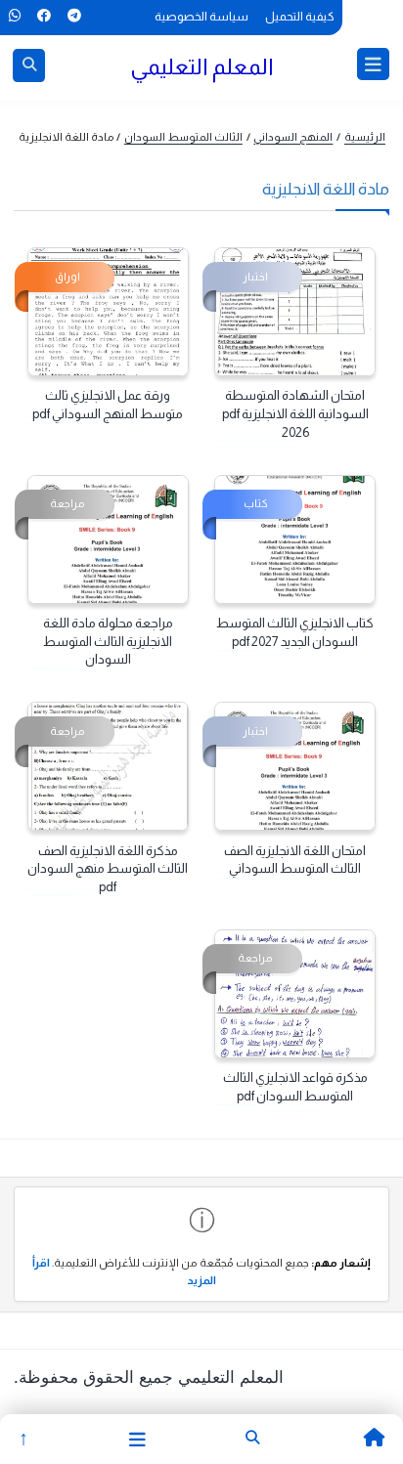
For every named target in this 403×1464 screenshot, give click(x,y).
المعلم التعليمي (202, 66)
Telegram (74, 15)
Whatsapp (14, 15)
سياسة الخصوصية (201, 16)
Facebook (43, 15)
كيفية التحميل (300, 16)
